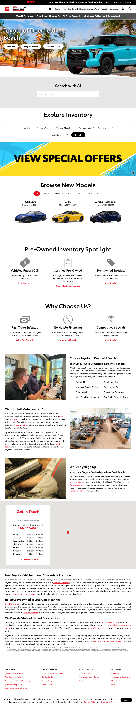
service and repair (78, 482)
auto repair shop (109, 622)
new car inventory (61, 582)
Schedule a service (78, 490)
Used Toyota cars (13, 603)
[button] (28, 2)
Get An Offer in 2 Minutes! (102, 16)
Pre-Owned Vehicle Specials (16, 688)
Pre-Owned (73, 9)
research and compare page (23, 594)
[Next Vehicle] (128, 216)
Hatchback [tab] (58, 193)
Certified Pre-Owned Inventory (17, 680)
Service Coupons (48, 680)
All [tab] (36, 193)
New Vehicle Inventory (14, 673)
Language (114, 9)
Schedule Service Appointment (54, 673)
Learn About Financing (68, 340)
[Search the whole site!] (129, 8)
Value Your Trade (85, 673)
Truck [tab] (90, 193)
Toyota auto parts (77, 484)
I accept (126, 700)
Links (113, 684)
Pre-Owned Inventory (14, 677)
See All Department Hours (28, 559)
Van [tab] (99, 193)
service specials (97, 628)
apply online (21, 424)
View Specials (111, 283)
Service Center (47, 677)
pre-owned (14, 419)
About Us (104, 9)
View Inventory (25, 283)
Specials (58, 9)
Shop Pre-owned (31, 46)
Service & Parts (93, 9)
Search (78, 134)
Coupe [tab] (46, 193)
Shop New (11, 46)
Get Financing (84, 680)
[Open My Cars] (122, 8)
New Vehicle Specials (13, 684)
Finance (82, 9)
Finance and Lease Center (89, 677)
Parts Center (47, 684)
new (61, 416)
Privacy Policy (90, 702)
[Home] (8, 9)
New (65, 9)
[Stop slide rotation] (133, 173)
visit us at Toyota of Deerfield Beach (109, 641)
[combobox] (30, 127)
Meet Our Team (117, 680)
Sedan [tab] (80, 193)
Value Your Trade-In (25, 340)
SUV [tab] (70, 193)
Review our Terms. (109, 702)
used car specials (30, 612)
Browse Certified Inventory (68, 285)
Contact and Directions (120, 677)
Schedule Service (53, 46)
